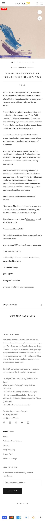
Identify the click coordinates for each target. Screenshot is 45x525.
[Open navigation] (3, 3)
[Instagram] (10, 422)
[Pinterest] (16, 422)
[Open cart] (42, 3)
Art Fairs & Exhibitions (12, 441)
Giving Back (8, 454)
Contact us (30, 219)
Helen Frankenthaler (22, 68)
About (5, 436)
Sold (22, 85)
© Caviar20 (22, 503)
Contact (6, 445)
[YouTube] (22, 422)
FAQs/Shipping (10, 305)
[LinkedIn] (28, 422)
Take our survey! (10, 458)
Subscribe (12, 491)
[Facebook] (4, 422)
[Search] (37, 3)
